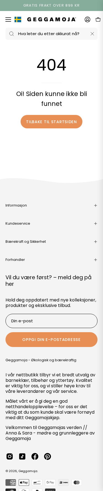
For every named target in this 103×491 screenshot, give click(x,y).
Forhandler (15, 259)
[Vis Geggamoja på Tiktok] (22, 456)
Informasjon (16, 205)
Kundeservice (17, 223)
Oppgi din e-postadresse (51, 339)
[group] (51, 5)
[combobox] (51, 34)
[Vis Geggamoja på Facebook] (35, 456)
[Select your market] (18, 20)
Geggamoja (27, 471)
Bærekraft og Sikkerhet (25, 241)
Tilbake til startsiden (51, 122)
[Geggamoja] (51, 19)
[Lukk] (92, 33)
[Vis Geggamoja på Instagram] (9, 456)
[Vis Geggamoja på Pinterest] (47, 456)
